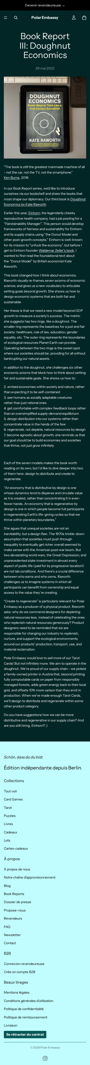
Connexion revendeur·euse (24, 964)
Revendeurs (13, 919)
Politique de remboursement (25, 1017)
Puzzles (10, 816)
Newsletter (12, 935)
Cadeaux (10, 832)
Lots (7, 840)
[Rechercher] (16, 17)
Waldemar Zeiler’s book (56, 250)
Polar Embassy (50, 1047)
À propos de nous (17, 869)
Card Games (13, 799)
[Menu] (5, 17)
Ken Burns (11, 177)
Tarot (8, 807)
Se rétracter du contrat (25, 1035)
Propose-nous (15, 910)
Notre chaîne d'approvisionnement (29, 877)
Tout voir (10, 791)
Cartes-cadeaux (16, 849)
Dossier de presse (17, 902)
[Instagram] (45, 1058)
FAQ (7, 927)
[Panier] (84, 17)
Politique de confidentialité (24, 1009)
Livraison (10, 1025)
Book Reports (14, 894)
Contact (10, 943)
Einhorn (34, 213)
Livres (8, 824)
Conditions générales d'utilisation (28, 1001)
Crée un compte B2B (19, 972)
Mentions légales (17, 993)
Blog (7, 886)
